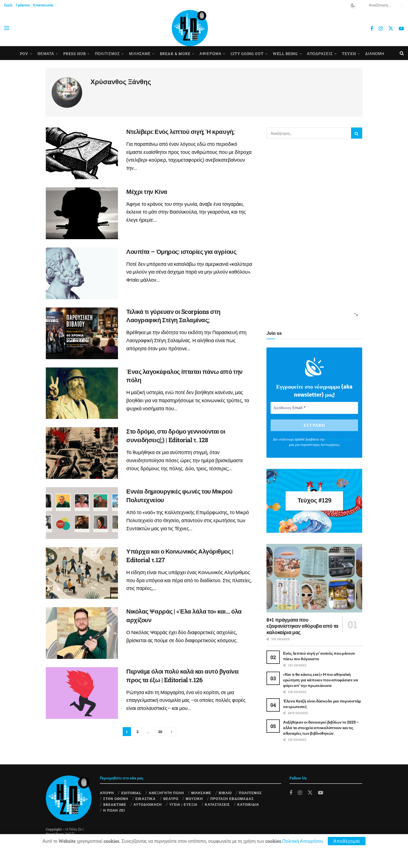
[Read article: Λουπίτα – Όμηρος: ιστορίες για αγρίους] (82, 273)
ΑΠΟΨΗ (107, 793)
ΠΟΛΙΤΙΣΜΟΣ (250, 793)
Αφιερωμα (210, 53)
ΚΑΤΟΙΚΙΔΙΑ (248, 804)
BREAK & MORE (175, 53)
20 (160, 731)
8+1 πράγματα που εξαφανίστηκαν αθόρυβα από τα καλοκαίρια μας (302, 626)
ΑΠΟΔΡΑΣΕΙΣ (320, 53)
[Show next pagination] (172, 731)
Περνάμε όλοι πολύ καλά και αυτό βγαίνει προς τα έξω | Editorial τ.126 (182, 675)
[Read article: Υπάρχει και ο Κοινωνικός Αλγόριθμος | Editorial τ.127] (82, 573)
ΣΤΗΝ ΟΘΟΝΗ (115, 798)
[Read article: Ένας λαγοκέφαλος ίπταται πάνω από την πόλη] (82, 393)
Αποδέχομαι (346, 841)
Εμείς (8, 5)
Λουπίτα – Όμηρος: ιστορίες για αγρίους (181, 251)
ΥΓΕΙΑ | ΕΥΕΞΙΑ (183, 804)
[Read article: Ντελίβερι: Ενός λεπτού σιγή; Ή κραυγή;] (82, 153)
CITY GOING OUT (247, 53)
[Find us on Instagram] (381, 28)
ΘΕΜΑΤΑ (45, 53)
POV (24, 53)
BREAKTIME (114, 804)
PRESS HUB (74, 53)
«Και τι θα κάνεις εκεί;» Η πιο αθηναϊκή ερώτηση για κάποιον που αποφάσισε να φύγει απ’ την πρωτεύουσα (320, 680)
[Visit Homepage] (190, 28)
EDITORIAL (131, 793)
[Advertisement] (312, 233)
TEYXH (349, 53)
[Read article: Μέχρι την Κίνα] (82, 213)
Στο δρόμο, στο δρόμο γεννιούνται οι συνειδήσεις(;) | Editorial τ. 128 (175, 435)
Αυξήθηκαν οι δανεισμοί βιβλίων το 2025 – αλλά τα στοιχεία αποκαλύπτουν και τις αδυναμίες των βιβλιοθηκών (321, 727)
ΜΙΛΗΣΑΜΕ (140, 53)
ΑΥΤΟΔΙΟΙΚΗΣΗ (148, 804)
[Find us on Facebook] (371, 28)
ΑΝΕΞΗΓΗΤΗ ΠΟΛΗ (166, 793)
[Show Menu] (6, 28)
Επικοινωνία (43, 5)
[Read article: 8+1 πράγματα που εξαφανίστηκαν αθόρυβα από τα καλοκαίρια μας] (314, 578)
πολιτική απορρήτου (341, 439)
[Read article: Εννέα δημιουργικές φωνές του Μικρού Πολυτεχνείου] (82, 513)
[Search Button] (400, 5)
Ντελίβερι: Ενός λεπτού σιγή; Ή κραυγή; (180, 131)
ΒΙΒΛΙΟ (225, 793)
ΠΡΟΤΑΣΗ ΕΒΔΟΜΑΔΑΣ (232, 798)
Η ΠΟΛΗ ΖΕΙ (114, 810)
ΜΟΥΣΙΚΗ (194, 798)
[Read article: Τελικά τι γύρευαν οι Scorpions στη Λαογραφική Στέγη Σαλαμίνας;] (82, 333)
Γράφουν (23, 5)
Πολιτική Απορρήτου (302, 841)
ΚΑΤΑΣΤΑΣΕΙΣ (217, 804)
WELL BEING (285, 53)
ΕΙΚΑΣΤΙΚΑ (145, 798)
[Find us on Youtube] (401, 28)
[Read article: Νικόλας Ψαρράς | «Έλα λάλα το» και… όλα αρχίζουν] (82, 633)
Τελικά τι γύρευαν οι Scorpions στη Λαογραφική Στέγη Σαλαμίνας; (173, 315)
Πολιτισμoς (107, 53)
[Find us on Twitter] (390, 28)
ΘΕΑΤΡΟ (170, 798)
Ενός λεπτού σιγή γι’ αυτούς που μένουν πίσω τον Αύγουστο (319, 656)
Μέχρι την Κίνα (146, 191)
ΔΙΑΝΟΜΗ (374, 53)
